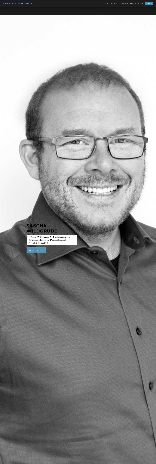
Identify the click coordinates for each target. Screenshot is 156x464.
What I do (114, 3)
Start (107, 3)
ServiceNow (124, 3)
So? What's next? (36, 250)
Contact (149, 3)
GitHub (140, 3)
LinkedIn (133, 3)
